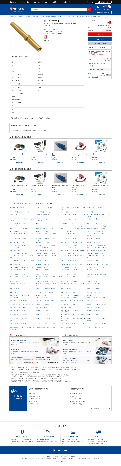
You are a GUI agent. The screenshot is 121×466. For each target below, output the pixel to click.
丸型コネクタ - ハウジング (93, 288)
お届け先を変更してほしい (79, 401)
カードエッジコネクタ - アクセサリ (19, 228)
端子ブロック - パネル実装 (68, 305)
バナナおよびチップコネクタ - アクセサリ (46, 255)
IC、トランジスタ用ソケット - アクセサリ (97, 219)
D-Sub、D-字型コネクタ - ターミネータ (46, 212)
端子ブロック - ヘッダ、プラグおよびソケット (99, 305)
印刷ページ (93, 66)
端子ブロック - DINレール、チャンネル (20, 300)
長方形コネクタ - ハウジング (43, 314)
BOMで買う (25, 2)
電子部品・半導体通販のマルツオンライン (20, 16)
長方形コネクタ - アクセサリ (17, 310)
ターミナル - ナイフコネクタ (17, 242)
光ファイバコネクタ (15, 281)
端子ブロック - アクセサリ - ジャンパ (45, 300)
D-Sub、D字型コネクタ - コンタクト (67, 16)
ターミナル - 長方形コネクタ (68, 248)
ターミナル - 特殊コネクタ (17, 248)
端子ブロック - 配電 (15, 250)
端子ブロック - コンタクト (42, 307)
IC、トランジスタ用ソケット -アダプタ (20, 223)
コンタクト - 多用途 (41, 295)
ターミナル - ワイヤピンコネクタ (69, 245)
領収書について (34, 403)
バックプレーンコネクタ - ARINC (44, 250)
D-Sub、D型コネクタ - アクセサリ (45, 207)
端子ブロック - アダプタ (93, 300)
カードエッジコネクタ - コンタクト (96, 228)
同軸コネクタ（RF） (15, 292)
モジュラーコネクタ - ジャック (44, 274)
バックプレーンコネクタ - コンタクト (45, 253)
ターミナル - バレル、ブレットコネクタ (71, 242)
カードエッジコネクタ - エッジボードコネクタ (73, 228)
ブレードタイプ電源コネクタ (43, 264)
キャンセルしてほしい (77, 398)
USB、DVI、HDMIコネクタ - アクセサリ (71, 226)
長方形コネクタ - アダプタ (42, 310)
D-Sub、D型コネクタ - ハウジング (70, 212)
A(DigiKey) (54, 33)
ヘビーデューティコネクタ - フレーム (45, 327)
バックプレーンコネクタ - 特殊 (95, 253)
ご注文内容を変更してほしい (79, 403)
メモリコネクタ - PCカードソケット (19, 269)
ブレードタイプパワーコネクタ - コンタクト (98, 264)
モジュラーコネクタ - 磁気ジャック (70, 276)
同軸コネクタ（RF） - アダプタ (69, 292)
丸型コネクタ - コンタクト (68, 288)
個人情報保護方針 (46, 458)
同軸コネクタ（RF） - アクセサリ (44, 292)
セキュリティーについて (74, 458)
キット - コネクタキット (67, 327)
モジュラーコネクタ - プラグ (68, 274)
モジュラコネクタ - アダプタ (17, 274)
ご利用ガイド (66, 2)
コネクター (35, 16)
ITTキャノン (47, 25)
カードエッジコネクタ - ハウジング (19, 231)
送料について (33, 393)
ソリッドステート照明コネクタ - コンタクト (21, 234)
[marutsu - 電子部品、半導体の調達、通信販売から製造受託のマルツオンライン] (17, 9)
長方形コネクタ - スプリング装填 (18, 314)
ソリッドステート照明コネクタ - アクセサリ (47, 234)
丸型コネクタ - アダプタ (16, 288)
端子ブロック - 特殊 (66, 307)
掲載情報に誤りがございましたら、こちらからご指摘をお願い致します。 (31, 117)
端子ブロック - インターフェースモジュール (21, 305)
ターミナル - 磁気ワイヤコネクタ (44, 248)
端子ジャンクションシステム (68, 297)
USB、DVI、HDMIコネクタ (43, 226)
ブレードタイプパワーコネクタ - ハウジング (21, 267)
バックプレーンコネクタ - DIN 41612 (96, 250)
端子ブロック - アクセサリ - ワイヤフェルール (99, 248)
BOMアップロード (104, 12)
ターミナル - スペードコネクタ (69, 238)
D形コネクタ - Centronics (42, 214)
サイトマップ (96, 458)
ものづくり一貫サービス (41, 2)
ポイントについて (34, 401)
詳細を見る (20, 162)
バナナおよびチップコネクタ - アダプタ (71, 255)
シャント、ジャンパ (66, 231)
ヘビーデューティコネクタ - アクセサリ (20, 323)
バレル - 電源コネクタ (16, 264)
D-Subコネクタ (14, 214)
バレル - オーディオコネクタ (94, 260)
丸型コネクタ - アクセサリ (93, 283)
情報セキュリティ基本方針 (59, 458)
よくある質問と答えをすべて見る (100, 408)
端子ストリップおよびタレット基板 (96, 297)
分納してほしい (76, 396)
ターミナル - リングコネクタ (17, 245)
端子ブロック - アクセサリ (93, 307)
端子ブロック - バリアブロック (44, 305)
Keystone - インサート (67, 223)
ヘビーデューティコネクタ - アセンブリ (46, 323)
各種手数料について (35, 396)
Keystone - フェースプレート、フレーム (97, 223)
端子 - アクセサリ (91, 295)
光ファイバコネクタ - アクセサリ (44, 281)
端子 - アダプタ (14, 297)
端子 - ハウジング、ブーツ (42, 297)
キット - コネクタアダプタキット (95, 327)
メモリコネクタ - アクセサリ (43, 269)
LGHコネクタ (13, 226)
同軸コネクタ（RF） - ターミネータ (19, 295)
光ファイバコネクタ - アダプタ (69, 281)
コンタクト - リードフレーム (43, 231)
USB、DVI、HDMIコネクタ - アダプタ (96, 226)
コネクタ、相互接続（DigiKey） (48, 16)
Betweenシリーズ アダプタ (17, 207)
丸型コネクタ (90, 276)
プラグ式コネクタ (40, 267)
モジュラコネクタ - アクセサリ (95, 269)
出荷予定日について (77, 393)
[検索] (89, 9)
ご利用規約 (24, 458)
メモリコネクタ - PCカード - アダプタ (97, 267)
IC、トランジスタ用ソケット (68, 219)
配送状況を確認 (104, 2)
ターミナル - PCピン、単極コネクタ (70, 234)
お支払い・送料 (58, 456)
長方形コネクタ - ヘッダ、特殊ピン (45, 319)
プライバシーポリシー (34, 458)
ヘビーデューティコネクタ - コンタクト (97, 323)
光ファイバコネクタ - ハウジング (95, 281)
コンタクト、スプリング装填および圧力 (71, 295)
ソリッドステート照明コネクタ (95, 231)
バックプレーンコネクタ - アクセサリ (20, 253)
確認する (108, 75)
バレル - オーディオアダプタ (68, 260)
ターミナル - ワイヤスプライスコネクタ (46, 245)
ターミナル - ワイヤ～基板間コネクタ (96, 245)
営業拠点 (66, 456)
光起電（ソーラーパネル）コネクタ (19, 283)
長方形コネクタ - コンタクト (94, 310)
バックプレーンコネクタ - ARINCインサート (72, 250)
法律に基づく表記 (86, 458)
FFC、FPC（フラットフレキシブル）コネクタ (73, 214)
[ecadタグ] (47, 40)
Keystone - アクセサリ (41, 223)
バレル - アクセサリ (41, 260)
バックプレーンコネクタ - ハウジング (71, 253)
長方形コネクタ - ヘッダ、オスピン (96, 314)
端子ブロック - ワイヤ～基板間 (18, 307)
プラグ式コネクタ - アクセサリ (69, 267)
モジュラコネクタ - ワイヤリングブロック (21, 276)
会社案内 (55, 2)
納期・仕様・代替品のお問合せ (98, 63)
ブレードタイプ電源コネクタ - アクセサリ (72, 264)
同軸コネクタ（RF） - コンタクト (95, 292)
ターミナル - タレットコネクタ (95, 238)
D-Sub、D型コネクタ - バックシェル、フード (98, 212)
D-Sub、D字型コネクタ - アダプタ (96, 207)
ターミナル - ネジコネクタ (42, 242)
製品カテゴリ (13, 2)
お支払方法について (35, 398)
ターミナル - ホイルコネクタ (94, 242)
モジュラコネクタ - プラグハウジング (96, 274)
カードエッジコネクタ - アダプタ (44, 228)
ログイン (91, 2)
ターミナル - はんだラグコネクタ (18, 238)
